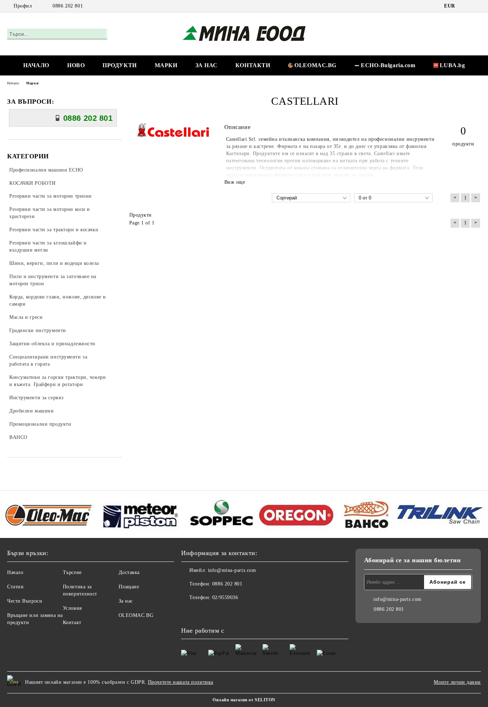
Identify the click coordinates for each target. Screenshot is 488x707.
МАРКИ (166, 65)
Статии (15, 586)
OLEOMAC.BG (315, 65)
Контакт (72, 622)
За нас (126, 601)
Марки (32, 83)
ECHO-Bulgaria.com (388, 65)
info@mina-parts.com (232, 570)
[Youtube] (202, 612)
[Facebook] (466, 6)
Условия (72, 608)
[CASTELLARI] (173, 135)
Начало (13, 83)
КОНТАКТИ (252, 65)
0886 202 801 (68, 6)
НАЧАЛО (36, 65)
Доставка (129, 572)
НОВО (76, 65)
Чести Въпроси (24, 601)
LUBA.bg (452, 65)
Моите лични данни (457, 682)
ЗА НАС (206, 65)
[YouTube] (477, 6)
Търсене (72, 572)
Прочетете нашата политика (180, 682)
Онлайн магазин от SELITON (244, 699)
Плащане (129, 586)
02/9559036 (225, 597)
